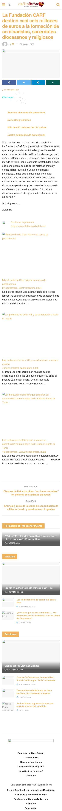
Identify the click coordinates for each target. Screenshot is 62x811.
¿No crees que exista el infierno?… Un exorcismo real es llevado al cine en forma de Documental (38, 615)
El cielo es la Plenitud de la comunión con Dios (29, 588)
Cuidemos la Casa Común (31, 752)
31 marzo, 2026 (24, 697)
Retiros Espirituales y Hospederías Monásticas (31, 790)
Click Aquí (8, 97)
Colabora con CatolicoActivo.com (31, 799)
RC (13, 44)
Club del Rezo (31, 757)
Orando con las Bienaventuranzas (22, 665)
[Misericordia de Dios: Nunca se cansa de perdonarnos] (31, 255)
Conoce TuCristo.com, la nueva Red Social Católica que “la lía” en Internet (36, 679)
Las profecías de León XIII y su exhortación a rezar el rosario (30, 362)
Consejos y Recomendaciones (31, 794)
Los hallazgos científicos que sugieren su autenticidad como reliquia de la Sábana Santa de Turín (29, 444)
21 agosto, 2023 (27, 44)
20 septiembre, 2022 (14, 592)
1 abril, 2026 (23, 710)
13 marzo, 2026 (24, 622)
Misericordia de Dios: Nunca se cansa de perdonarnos (24, 282)
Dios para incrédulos (31, 761)
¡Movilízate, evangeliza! (31, 770)
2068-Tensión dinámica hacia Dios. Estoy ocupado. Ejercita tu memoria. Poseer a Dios (31, 537)
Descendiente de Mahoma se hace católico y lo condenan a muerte (34, 692)
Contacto (31, 803)
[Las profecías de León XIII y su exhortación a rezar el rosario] (31, 335)
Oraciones (31, 775)
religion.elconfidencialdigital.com (28, 226)
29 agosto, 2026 (13, 543)
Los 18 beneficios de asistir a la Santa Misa (36, 601)
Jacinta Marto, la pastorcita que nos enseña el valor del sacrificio (35, 705)
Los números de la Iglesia (31, 766)
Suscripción (31, 808)
